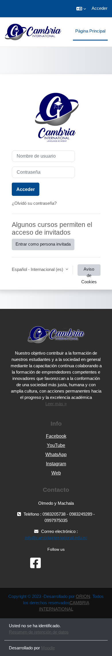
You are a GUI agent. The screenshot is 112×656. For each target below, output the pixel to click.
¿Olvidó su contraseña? (34, 203)
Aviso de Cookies (89, 271)
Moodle (48, 648)
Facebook (56, 436)
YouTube (56, 445)
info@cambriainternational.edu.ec (56, 537)
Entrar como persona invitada (43, 244)
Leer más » (56, 403)
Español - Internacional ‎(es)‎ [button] (38, 269)
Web (56, 473)
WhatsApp (56, 454)
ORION (83, 596)
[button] (81, 8)
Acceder (99, 8)
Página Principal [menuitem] (90, 31)
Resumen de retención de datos (39, 632)
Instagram (56, 463)
